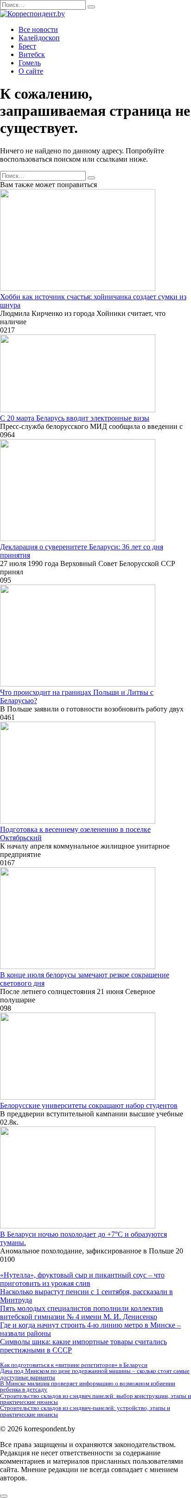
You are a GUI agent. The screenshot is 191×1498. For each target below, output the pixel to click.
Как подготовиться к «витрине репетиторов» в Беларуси (73, 1364)
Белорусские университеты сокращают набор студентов (89, 1105)
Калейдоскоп (39, 38)
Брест (27, 46)
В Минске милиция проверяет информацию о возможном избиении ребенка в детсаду (87, 1386)
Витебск (32, 54)
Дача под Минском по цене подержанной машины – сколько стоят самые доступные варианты (95, 1373)
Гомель (30, 63)
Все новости (38, 29)
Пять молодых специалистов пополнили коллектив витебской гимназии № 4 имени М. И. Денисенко (81, 1312)
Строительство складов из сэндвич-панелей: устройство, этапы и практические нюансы (85, 1410)
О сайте (31, 71)
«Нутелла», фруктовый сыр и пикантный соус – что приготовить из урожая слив (82, 1279)
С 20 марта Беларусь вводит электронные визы (74, 418)
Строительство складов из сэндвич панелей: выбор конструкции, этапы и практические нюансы (95, 1398)
